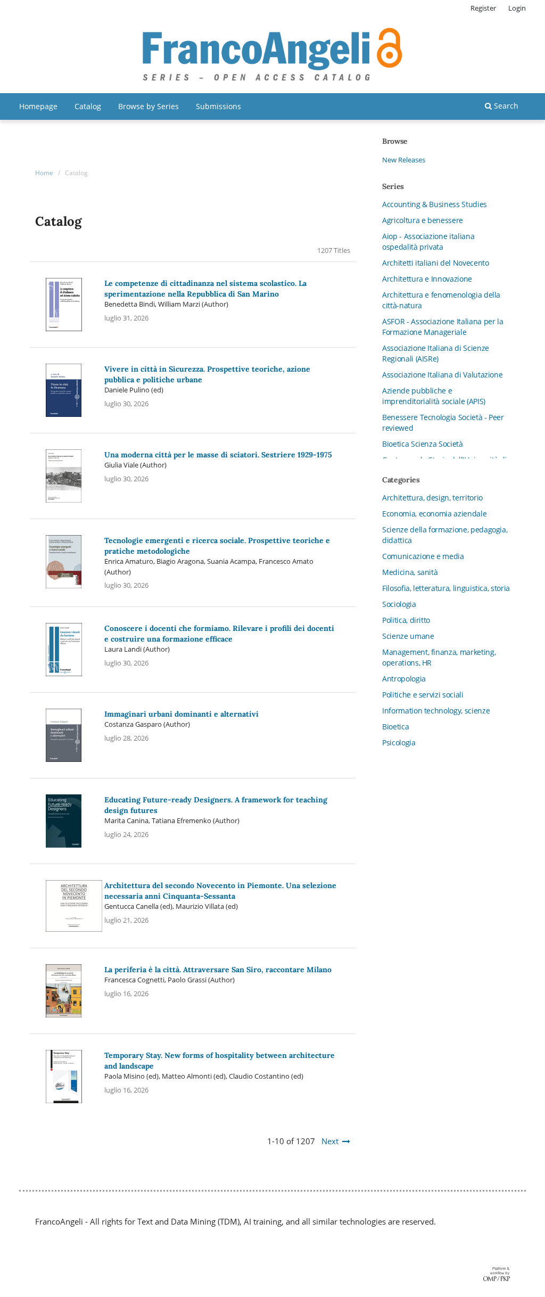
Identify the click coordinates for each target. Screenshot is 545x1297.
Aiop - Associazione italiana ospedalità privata (428, 241)
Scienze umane (408, 636)
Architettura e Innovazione (427, 279)
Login (517, 8)
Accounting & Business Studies (434, 204)
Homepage (38, 106)
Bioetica (395, 726)
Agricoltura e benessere (422, 220)
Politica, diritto (406, 620)
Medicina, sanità (409, 572)
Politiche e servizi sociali (423, 694)
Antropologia (404, 679)
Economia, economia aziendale (434, 513)
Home (44, 172)
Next (329, 1141)
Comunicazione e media (423, 556)
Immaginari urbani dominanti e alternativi (181, 714)
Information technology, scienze (436, 710)
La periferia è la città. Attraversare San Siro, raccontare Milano (218, 969)
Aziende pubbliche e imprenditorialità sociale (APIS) (433, 395)
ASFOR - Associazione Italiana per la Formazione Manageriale (442, 326)
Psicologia (399, 742)
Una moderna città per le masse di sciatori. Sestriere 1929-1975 (218, 454)
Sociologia (399, 604)
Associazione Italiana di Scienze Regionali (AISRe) (435, 353)
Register (483, 8)
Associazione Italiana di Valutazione (442, 375)
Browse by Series (148, 106)
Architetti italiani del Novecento (435, 263)
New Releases (403, 160)
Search (505, 106)
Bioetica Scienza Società (422, 444)
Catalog (88, 106)
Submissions (218, 106)
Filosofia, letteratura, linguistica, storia (446, 588)
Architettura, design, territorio (432, 497)
